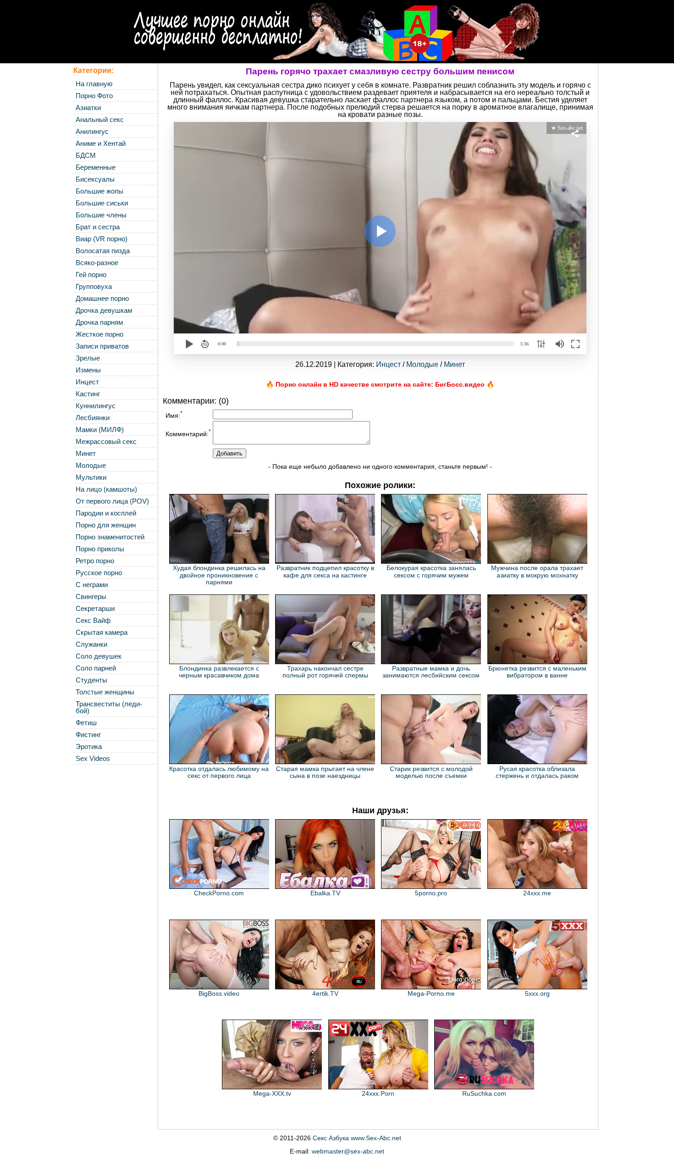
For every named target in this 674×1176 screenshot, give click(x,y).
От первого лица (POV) (112, 501)
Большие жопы (99, 191)
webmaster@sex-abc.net (348, 1151)
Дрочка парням (99, 322)
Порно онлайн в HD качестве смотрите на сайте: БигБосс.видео (380, 384)
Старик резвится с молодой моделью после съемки (431, 772)
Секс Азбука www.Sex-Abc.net (357, 1138)
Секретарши (95, 608)
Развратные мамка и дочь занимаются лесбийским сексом (431, 672)
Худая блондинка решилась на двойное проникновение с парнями (219, 575)
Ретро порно (95, 561)
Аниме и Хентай (101, 143)
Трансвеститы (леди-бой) (109, 707)
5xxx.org (537, 993)
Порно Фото (94, 96)
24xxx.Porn (378, 1093)
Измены (88, 370)
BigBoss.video (219, 993)
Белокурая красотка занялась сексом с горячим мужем (431, 571)
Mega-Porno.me (431, 993)
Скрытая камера (101, 632)
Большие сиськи (102, 203)
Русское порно (99, 573)
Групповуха (94, 286)
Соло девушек (99, 656)
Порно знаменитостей (110, 537)
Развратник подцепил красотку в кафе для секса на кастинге (325, 571)
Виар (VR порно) (101, 239)
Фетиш (86, 723)
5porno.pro (431, 893)
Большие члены (101, 215)
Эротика (89, 746)
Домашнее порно (102, 298)
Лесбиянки (93, 418)
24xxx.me (537, 893)
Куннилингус (96, 406)
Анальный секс (100, 119)
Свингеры (91, 596)
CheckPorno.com (219, 893)
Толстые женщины (105, 692)
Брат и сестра (98, 227)
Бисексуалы (95, 179)
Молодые (91, 465)
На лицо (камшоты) (106, 489)
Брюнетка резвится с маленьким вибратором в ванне (537, 672)
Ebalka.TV (325, 893)
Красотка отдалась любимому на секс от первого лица (219, 772)
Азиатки (88, 107)
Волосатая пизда (103, 251)
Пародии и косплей (106, 513)
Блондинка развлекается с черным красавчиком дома (219, 672)
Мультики (91, 477)
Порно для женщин (106, 525)
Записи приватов (102, 346)
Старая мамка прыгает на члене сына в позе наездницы (325, 772)
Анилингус (92, 131)
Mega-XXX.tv (272, 1093)
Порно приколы (100, 549)
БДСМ (86, 155)
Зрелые (88, 358)
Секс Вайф (93, 620)
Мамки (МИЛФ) (100, 429)
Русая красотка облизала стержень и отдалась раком (537, 772)
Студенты (91, 680)
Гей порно (91, 274)
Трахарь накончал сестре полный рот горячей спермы (325, 672)
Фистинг (88, 734)
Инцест (87, 382)
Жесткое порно (99, 334)
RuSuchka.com (484, 1093)
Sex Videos (93, 758)
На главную (94, 84)
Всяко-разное (97, 262)
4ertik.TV (325, 993)
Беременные (96, 167)
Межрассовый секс (106, 441)
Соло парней (96, 668)
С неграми (92, 584)
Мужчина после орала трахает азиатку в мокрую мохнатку (537, 571)
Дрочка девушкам (104, 310)
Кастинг (88, 394)
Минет (86, 453)
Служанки (91, 644)
